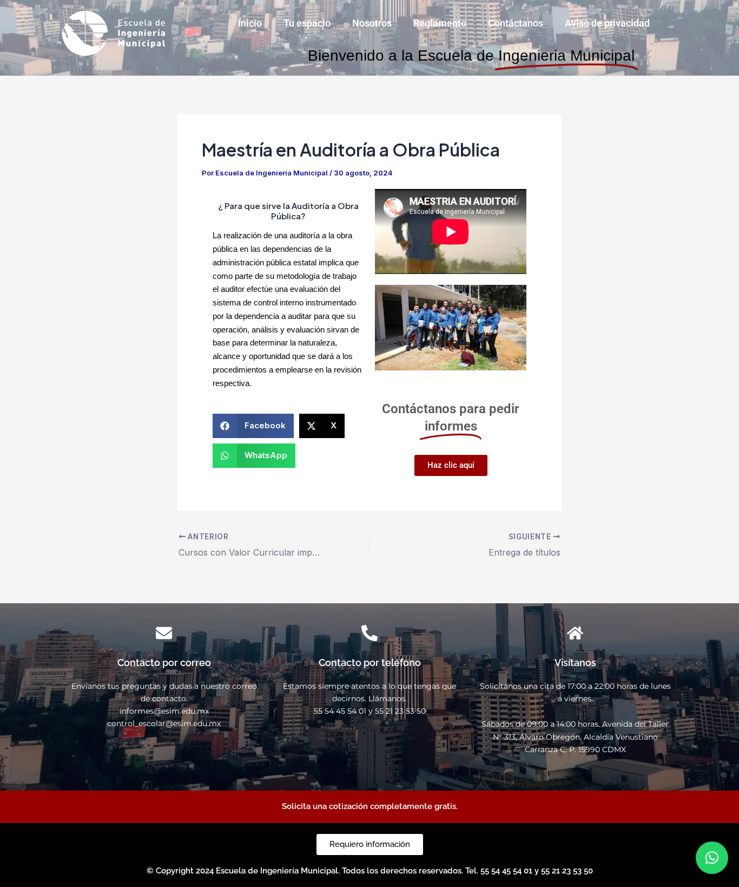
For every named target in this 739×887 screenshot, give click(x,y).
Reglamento (439, 23)
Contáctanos (515, 23)
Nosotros (372, 23)
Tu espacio (307, 23)
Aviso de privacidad (607, 23)
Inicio (250, 23)
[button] (253, 426)
